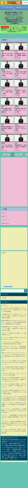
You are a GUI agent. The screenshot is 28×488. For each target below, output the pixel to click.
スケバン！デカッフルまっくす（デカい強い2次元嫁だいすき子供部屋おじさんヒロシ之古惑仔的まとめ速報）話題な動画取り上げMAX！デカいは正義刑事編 (13, 398)
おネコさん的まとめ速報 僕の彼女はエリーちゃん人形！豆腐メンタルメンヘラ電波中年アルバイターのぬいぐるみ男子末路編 (13, 310)
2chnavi (3, 252)
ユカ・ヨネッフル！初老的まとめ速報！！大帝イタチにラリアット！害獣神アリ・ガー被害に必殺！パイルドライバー (13, 386)
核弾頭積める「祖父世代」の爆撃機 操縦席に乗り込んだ (20, 55)
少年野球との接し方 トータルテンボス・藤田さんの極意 (7, 73)
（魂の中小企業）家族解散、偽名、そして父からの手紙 (20, 73)
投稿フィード (5, 216)
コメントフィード (6, 219)
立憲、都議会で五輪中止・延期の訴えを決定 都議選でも (7, 110)
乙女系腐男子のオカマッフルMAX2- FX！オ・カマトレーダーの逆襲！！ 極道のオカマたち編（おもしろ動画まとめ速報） (13, 316)
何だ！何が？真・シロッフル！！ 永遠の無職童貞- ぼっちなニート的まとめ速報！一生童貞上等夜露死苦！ (13, 348)
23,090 (8, 154)
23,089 (4, 154)
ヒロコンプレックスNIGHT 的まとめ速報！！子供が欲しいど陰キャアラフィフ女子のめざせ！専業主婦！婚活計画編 (13, 431)
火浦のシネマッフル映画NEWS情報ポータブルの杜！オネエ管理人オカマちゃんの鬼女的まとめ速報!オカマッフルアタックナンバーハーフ (13, 379)
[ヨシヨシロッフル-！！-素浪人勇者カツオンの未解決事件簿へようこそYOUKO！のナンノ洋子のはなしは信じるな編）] (13, 410)
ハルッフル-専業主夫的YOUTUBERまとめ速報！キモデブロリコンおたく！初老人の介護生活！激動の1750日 (13, 368)
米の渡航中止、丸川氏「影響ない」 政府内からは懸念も (20, 92)
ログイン (4, 212)
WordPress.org (5, 223)
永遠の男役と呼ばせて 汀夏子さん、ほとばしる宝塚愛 (20, 128)
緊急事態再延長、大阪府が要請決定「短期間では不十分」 (20, 147)
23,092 (16, 154)
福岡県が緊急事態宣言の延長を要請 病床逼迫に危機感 (7, 128)
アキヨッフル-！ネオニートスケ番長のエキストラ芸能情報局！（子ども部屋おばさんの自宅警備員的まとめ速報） (13, 404)
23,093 (21, 154)
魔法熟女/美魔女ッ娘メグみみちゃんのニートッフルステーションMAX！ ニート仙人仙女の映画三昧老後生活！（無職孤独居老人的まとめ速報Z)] (13, 322)
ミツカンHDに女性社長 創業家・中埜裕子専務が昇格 (7, 147)
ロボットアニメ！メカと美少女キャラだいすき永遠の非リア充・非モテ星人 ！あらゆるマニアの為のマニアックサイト (13, 362)
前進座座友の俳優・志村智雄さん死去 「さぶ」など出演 (20, 110)
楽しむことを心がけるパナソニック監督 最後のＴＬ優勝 (7, 92)
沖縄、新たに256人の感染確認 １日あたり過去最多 (7, 55)
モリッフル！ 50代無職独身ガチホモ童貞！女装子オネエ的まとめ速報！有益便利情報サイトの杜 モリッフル (14, 417)
